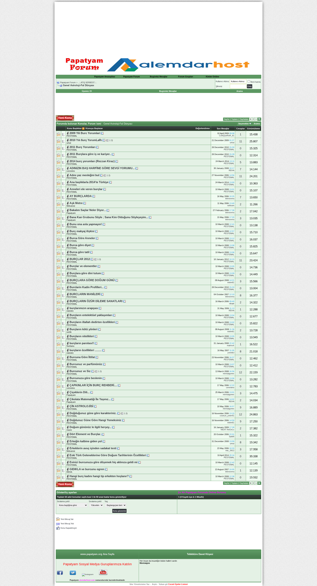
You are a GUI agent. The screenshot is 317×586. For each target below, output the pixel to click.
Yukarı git (163, 584)
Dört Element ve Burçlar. (85, 434)
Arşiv (154, 584)
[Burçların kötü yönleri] (99, 329)
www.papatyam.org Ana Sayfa (97, 554)
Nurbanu (70, 346)
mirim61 (230, 282)
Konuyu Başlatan (94, 128)
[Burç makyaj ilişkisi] (96, 231)
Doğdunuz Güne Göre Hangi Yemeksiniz (95, 420)
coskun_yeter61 (227, 415)
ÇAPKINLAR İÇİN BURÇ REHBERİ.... (93, 385)
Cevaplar (240, 128)
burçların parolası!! (82, 343)
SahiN (231, 436)
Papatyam (71, 213)
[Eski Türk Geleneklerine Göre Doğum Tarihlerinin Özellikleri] (148, 455)
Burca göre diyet (80, 245)
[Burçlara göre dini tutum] (103, 273)
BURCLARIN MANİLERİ (85, 294)
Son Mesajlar (223, 128)
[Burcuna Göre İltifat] (97, 357)
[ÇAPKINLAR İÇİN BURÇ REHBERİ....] (119, 385)
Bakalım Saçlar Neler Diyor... (88, 210)
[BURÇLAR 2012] (92, 259)
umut (69, 143)
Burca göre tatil (79, 252)
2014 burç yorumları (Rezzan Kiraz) (92, 161)
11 (240, 141)
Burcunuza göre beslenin (86, 378)
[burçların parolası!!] (96, 343)
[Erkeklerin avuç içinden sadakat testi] (118, 448)
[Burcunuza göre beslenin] (104, 378)
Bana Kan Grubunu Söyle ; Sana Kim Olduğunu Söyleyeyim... (109, 217)
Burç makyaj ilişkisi (82, 231)
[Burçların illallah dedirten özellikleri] (117, 322)
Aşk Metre (76, 203)
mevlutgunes (228, 373)
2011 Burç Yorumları (83, 147)
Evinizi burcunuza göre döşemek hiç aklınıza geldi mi (103, 462)
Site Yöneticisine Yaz (140, 584)
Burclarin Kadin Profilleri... (87, 287)
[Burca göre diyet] (93, 245)
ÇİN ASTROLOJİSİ (81, 406)
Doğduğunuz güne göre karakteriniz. (93, 413)
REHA (231, 170)
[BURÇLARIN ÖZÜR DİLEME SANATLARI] (124, 301)
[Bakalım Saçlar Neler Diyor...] (108, 210)
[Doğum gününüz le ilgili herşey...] (113, 427)
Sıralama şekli (63, 501)
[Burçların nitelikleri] (96, 336)
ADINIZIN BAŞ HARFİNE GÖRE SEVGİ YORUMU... (102, 168)
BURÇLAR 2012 (80, 259)
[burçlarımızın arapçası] (100, 308)
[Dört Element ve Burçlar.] (103, 434)
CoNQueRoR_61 (226, 135)
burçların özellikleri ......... (85, 350)
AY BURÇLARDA (81, 196)
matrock (230, 345)
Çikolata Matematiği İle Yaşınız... (90, 399)
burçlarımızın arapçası (84, 308)
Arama (257, 123)
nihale (231, 303)
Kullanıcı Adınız (222, 81)
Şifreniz (219, 86)
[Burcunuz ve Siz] (92, 371)
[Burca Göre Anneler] (97, 238)
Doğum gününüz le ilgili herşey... (90, 427)
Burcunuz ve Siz (80, 371)
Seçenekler (243, 123)
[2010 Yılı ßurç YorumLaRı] (104, 140)
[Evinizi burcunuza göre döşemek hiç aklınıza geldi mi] (139, 462)
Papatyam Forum (131, 76)
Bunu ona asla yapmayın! (86, 224)
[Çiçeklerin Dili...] (91, 392)
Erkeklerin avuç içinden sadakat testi (93, 448)
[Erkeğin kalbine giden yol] (104, 441)
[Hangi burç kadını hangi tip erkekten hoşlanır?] (130, 476)
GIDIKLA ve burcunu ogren (87, 469)
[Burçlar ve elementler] (99, 266)
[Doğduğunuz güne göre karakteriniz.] (118, 413)
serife (69, 332)
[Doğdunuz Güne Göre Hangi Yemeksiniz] (123, 420)
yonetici (230, 352)
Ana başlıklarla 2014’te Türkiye (89, 182)
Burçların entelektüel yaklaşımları (91, 315)
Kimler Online (212, 76)
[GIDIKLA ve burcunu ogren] (106, 469)
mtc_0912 (229, 450)
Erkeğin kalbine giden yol (86, 441)
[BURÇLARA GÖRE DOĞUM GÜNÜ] (116, 280)
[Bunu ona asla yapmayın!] (104, 224)
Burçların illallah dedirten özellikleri (92, 322)
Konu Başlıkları (74, 128)
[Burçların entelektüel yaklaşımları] (114, 315)
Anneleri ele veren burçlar (86, 189)
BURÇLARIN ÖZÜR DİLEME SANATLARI (96, 301)
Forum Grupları (185, 76)
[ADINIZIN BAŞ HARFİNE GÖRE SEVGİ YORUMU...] (136, 168)
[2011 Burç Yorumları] (97, 147)
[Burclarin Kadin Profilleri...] (105, 287)
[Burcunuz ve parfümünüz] (104, 364)
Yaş (106, 501)
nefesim (230, 205)
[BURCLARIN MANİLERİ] (102, 294)
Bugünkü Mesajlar (158, 76)
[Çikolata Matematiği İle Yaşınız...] (112, 399)
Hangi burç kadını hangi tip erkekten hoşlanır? (99, 476)
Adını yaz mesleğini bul (84, 175)
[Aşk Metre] (84, 203)
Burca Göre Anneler (82, 238)
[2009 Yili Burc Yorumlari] (102, 133)
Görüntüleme (253, 128)
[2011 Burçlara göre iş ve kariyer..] (113, 154)
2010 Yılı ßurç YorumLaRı (86, 140)
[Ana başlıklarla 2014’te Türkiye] (110, 182)
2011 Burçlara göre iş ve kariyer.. (90, 154)
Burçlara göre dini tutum (85, 273)
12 (240, 372)
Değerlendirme (203, 128)
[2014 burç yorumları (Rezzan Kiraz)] (116, 161)
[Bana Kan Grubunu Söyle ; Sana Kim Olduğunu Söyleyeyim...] (150, 217)
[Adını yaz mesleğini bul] (101, 175)
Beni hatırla (255, 82)
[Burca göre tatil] (91, 252)
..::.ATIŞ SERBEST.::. (87, 82)
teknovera (229, 198)
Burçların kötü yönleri (83, 329)
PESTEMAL (72, 136)
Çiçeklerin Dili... (80, 392)
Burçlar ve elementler (83, 266)
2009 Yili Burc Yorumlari (85, 133)
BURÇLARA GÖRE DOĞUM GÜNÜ (92, 280)
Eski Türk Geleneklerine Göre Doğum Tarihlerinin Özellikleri (108, 455)
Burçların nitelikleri (82, 336)
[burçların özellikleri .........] (103, 350)
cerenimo (71, 171)
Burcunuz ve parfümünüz (86, 364)
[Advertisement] (158, 27)
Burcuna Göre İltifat (82, 357)
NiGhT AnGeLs (227, 429)
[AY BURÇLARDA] (93, 196)
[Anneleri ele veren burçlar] (104, 189)
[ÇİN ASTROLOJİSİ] (95, 406)
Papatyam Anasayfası (104, 76)
